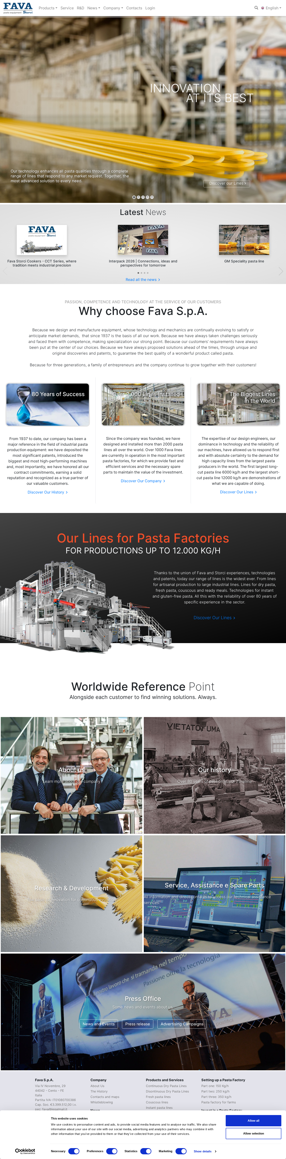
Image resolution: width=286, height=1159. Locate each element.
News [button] (92, 8)
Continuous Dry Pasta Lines (166, 1086)
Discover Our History (46, 492)
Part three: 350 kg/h (216, 1097)
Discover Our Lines (237, 492)
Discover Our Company (142, 481)
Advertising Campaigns (182, 1024)
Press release (137, 1024)
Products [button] (46, 8)
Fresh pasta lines (158, 1097)
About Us (97, 1086)
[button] (138, 273)
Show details (202, 1151)
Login (150, 8)
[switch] (111, 1151)
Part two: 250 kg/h (215, 1091)
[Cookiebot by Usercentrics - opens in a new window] (25, 1151)
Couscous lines (157, 1102)
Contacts (134, 8)
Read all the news (142, 279)
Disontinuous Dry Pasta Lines (167, 1091)
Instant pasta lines (159, 1108)
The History (99, 1091)
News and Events (99, 1024)
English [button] (271, 8)
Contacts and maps (104, 1097)
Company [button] (111, 8)
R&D (80, 8)
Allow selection (253, 1133)
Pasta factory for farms (218, 1102)
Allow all (253, 1120)
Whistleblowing (101, 1102)
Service (67, 8)
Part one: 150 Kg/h (215, 1086)
